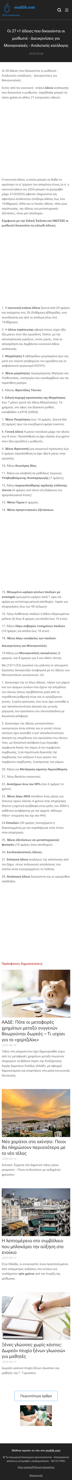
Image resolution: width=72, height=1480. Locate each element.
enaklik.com (52, 1450)
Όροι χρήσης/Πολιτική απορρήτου (36, 1467)
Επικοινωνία (36, 1475)
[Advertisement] (36, 138)
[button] (59, 10)
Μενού (66, 9)
